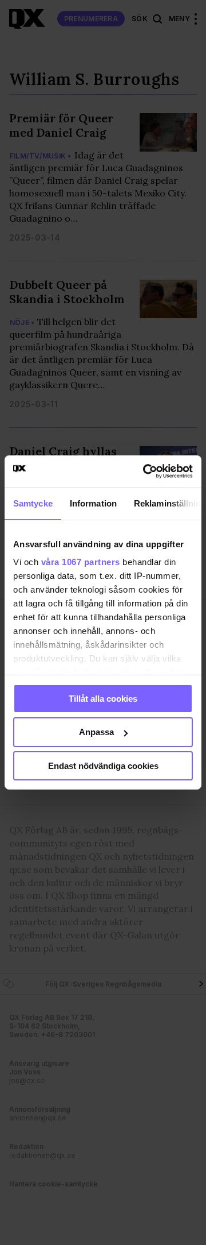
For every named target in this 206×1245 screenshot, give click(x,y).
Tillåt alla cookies (103, 698)
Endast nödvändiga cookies (103, 766)
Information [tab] (93, 503)
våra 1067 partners (80, 562)
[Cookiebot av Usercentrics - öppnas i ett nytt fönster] (145, 471)
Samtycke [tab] (33, 503)
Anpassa (96, 732)
